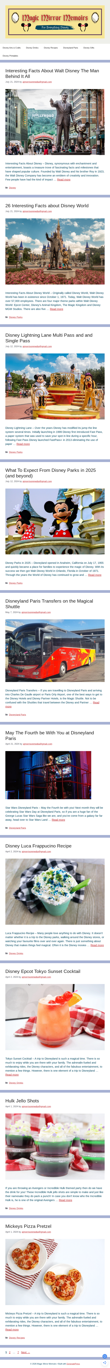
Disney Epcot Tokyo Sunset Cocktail (42, 971)
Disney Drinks (32, 48)
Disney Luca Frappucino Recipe (38, 845)
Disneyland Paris (70, 48)
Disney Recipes (51, 48)
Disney (12, 187)
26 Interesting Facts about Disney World (47, 205)
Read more (63, 179)
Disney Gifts (88, 48)
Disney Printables (10, 56)
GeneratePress (73, 1364)
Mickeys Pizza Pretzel (28, 1226)
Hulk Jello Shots (22, 1100)
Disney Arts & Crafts (12, 48)
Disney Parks (16, 317)
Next (25, 1352)
